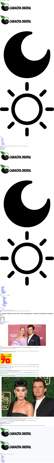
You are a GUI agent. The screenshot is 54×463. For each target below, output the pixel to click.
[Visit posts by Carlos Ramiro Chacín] (2, 321)
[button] (2, 149)
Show (0, 311)
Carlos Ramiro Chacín (3, 322)
